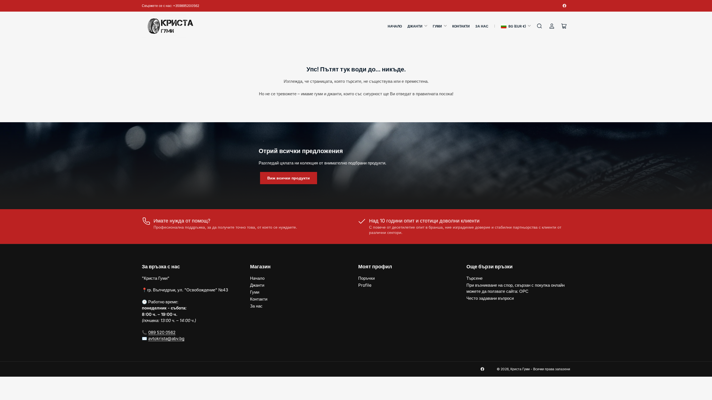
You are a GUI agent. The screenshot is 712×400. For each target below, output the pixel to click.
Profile (365, 285)
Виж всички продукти (288, 178)
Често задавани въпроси (490, 298)
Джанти (414, 26)
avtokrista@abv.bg (166, 338)
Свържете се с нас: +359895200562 (170, 6)
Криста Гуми (520, 369)
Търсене (474, 278)
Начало (395, 26)
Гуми (437, 26)
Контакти (461, 26)
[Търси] (539, 26)
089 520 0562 (161, 332)
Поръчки (366, 278)
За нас (481, 26)
